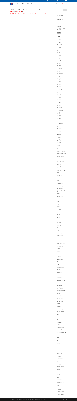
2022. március (59, 102)
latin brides (58, 266)
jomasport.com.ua (60, 254)
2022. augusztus (59, 94)
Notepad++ (58, 293)
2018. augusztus (59, 129)
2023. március (59, 83)
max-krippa (58, 287)
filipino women (59, 211)
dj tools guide (59, 202)
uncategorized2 (59, 353)
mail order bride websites (61, 280)
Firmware (58, 217)
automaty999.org (59, 140)
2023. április (59, 81)
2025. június (59, 53)
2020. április (59, 126)
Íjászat (38, 3)
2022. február (59, 104)
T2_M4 (58, 338)
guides (58, 232)
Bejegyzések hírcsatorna (61, 391)
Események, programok (58, 0)
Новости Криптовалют (61, 371)
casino (58, 172)
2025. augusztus (59, 50)
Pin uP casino (59, 306)
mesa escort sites (60, 288)
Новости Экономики (60, 372)
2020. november (59, 120)
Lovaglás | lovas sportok (53, 3)
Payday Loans (59, 304)
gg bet (58, 230)
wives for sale (59, 364)
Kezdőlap (17, 3)
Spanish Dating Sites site (61, 329)
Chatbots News (59, 181)
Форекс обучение (60, 380)
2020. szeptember (60, 123)
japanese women (59, 253)
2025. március (59, 58)
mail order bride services (61, 278)
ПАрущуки (58, 375)
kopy (57, 261)
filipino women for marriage (61, 212)
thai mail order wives (60, 342)
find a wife (58, 214)
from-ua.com (59, 225)
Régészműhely (48, 0)
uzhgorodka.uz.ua (60, 358)
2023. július (58, 76)
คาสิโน (58, 385)
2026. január (59, 42)
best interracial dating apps (61, 153)
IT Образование (59, 249)
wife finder (58, 363)
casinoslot (58, 178)
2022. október (59, 91)
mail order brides (59, 282)
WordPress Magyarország (61, 394)
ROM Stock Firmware (60, 311)
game (58, 227)
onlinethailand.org (60, 299)
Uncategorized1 (59, 351)
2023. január (59, 86)
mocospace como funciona (61, 290)
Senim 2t (58, 314)
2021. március (59, 116)
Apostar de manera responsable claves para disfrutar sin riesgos (61, 17)
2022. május (59, 99)
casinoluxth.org (59, 175)
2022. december (59, 87)
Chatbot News (59, 180)
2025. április (59, 57)
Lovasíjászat (44, 3)
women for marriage (60, 366)
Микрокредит (59, 367)
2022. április (59, 100)
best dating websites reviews (61, 151)
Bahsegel (58, 145)
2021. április (59, 115)
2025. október (59, 47)
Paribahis (58, 303)
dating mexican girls (60, 196)
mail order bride (59, 277)
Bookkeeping (59, 162)
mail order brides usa (60, 283)
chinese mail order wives (61, 185)
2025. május (59, 55)
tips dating (58, 343)
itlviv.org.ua (58, 251)
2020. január (59, 128)
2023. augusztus (59, 74)
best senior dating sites (60, 156)
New (57, 291)
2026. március (59, 39)
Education (58, 206)
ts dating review (59, 346)
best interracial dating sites (61, 154)
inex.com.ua (59, 241)
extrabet (58, 207)
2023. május (59, 79)
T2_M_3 (58, 337)
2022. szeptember (60, 92)
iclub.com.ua (59, 236)
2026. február (59, 40)
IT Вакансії (58, 248)
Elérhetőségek (64, 0)
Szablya (32, 3)
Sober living (58, 325)
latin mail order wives (60, 267)
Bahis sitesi (58, 143)
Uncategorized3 (59, 354)
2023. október (59, 71)
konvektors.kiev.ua (60, 259)
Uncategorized (59, 350)
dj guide (58, 201)
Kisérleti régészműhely (25, 3)
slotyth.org (58, 324)
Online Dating (59, 296)
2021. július (58, 113)
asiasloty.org (59, 137)
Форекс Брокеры (59, 379)
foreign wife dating (60, 220)
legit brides (58, 270)
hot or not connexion (60, 235)
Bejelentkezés (59, 389)
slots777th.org (59, 322)
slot (57, 319)
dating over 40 (59, 199)
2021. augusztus (59, 112)
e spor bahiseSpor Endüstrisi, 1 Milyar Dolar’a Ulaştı (26, 9)
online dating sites (60, 298)
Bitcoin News (59, 158)
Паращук (58, 374)
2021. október (59, 108)
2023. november (59, 70)
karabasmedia (59, 256)
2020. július (58, 125)
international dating (60, 246)
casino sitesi (59, 173)
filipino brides (59, 209)
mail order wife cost (60, 285)
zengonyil (14, 11)
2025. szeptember (60, 49)
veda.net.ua (58, 359)
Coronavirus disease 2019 (61, 25)
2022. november (59, 89)
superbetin (58, 333)
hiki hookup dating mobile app (62, 233)
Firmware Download (60, 219)
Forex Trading (59, 222)
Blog (57, 159)
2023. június (59, 78)
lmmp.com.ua (59, 275)
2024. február (59, 65)
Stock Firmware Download (61, 332)
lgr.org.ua (58, 274)
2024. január (59, 66)
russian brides (59, 312)
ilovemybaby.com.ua (60, 240)
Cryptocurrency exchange (61, 190)
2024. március (59, 63)
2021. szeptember (60, 110)
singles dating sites (60, 317)
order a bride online (60, 301)
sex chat (58, 316)
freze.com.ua (59, 224)
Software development (60, 327)
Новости (58, 369)
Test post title (59, 26)
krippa (58, 264)
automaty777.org (59, 139)
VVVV (23, 11)
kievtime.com (59, 257)
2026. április (59, 37)
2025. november (59, 45)
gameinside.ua (59, 228)
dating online (59, 198)
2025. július (58, 52)
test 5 (58, 340)
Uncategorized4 (59, 356)
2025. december (59, 44)
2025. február (59, 60)
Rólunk (52, 0)
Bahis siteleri (59, 142)
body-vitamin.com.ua (60, 161)
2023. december (59, 68)
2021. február (59, 118)
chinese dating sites (60, 183)
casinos (58, 177)
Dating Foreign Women (60, 194)
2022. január (59, 105)
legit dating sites (59, 272)
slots (57, 320)
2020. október (59, 121)
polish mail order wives (60, 308)
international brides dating (61, 245)
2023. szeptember (60, 73)
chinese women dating (60, 186)
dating (58, 191)
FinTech (58, 215)
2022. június (59, 97)
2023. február (59, 84)
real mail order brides (60, 309)
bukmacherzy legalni (60, 169)
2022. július (58, 95)
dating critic (58, 193)
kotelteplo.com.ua (60, 262)
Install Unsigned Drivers (61, 243)
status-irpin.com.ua (60, 330)
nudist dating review (60, 295)
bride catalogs (59, 164)
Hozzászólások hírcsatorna (61, 392)
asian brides (59, 135)
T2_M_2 (58, 335)
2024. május (59, 62)
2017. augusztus (59, 131)
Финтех (58, 377)
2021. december (59, 107)
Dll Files (58, 204)
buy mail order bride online (61, 170)
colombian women (60, 188)
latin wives (58, 269)
